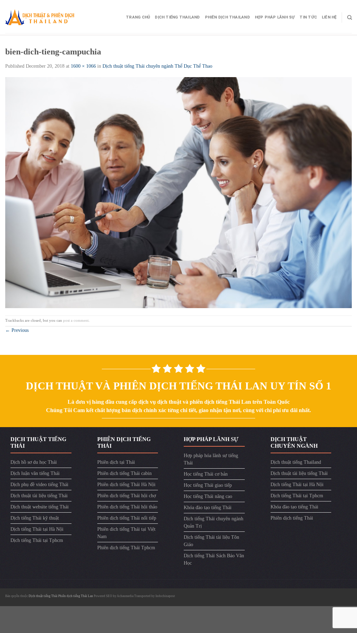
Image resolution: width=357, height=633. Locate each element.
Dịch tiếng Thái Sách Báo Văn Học (214, 559)
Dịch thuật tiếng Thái (43, 596)
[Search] (349, 17)
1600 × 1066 (83, 66)
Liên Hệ (329, 17)
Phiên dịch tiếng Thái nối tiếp (126, 518)
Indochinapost (165, 596)
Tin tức (308, 17)
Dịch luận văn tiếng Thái (35, 473)
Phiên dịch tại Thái (116, 462)
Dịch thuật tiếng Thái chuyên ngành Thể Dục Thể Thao (157, 66)
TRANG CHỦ (138, 17)
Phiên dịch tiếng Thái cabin (124, 473)
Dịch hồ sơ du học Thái (33, 462)
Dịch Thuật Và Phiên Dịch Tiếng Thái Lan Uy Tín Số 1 (178, 386)
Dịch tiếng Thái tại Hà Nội (36, 529)
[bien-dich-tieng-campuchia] (178, 192)
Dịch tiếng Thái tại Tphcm (36, 540)
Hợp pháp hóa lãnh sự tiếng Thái (211, 459)
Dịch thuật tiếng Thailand (296, 462)
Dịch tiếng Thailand (177, 17)
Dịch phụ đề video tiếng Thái (39, 484)
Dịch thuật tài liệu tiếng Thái (39, 495)
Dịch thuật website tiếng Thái (39, 506)
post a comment (76, 320)
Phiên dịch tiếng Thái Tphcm (126, 547)
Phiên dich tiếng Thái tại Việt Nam (126, 533)
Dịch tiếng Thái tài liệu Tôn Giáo (211, 541)
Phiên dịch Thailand (227, 17)
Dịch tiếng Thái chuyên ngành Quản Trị (213, 522)
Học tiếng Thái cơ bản (206, 474)
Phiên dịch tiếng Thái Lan (75, 596)
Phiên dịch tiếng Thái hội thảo (127, 506)
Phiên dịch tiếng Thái (292, 518)
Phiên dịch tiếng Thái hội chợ (126, 495)
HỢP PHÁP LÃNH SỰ (275, 17)
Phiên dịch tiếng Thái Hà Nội (126, 484)
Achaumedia (125, 596)
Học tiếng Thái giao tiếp (208, 485)
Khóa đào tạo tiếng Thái (207, 507)
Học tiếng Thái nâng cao (208, 496)
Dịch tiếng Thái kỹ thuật (34, 518)
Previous (17, 330)
